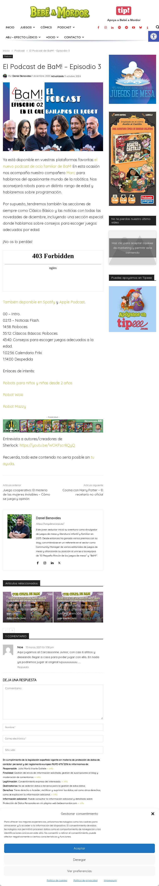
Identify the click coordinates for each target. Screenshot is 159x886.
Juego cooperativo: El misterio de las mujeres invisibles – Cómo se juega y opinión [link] (26, 494)
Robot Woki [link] (13, 394)
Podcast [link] (19, 50)
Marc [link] (70, 172)
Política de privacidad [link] (85, 880)
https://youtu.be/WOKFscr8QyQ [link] (47, 445)
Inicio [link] (6, 50)
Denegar (79, 860)
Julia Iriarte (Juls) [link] (16, 618)
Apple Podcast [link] (72, 302)
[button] (153, 814)
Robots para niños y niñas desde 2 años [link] (37, 383)
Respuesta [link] (23, 667)
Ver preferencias (79, 871)
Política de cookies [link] (57, 880)
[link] (153, 36)
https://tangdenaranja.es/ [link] (50, 523)
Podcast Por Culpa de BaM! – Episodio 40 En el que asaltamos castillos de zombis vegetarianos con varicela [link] (27, 605)
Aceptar (79, 848)
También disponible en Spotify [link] (29, 302)
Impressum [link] (110, 880)
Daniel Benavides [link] (21, 76)
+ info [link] (50, 768)
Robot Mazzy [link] (14, 406)
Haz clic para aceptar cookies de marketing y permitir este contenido (132, 247)
